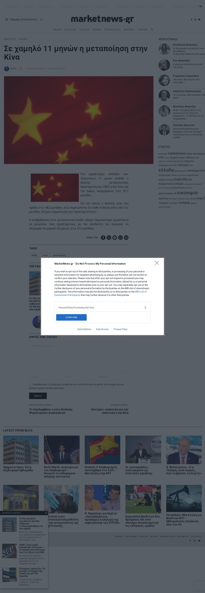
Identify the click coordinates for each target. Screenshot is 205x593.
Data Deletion (84, 329)
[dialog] (102, 296)
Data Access (102, 329)
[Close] (158, 264)
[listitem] (102, 307)
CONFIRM (71, 317)
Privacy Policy (120, 329)
